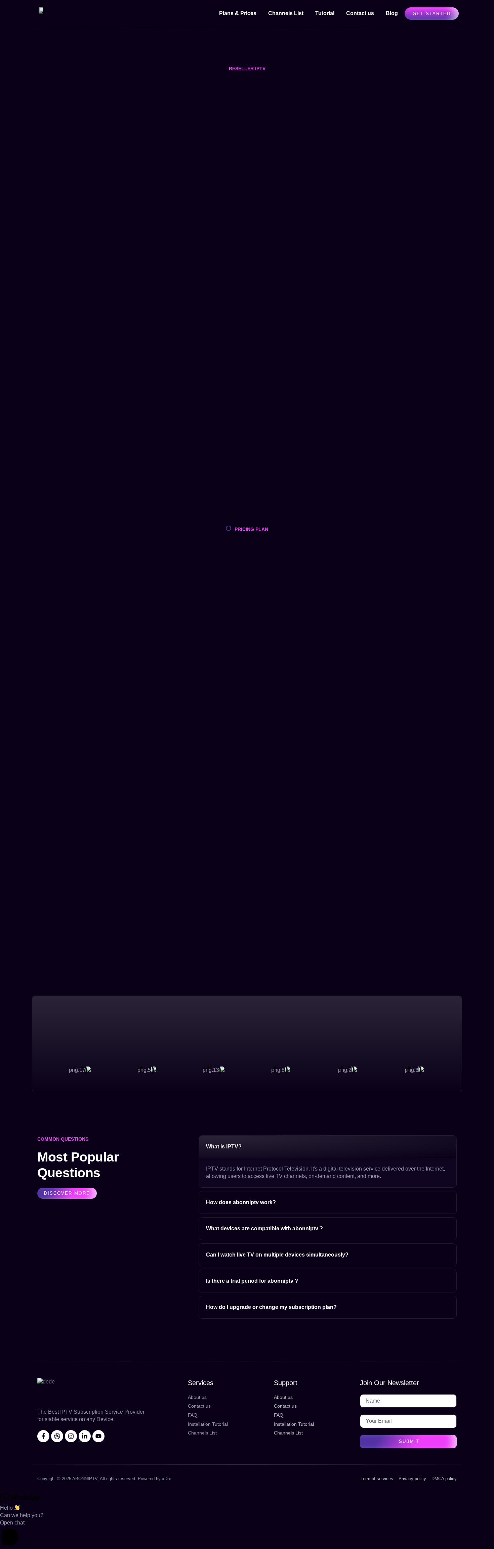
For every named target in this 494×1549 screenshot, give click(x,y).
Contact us (360, 13)
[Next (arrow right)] (482, 774)
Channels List (285, 13)
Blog (392, 13)
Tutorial (324, 13)
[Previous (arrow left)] (12, 774)
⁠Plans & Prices (237, 13)
